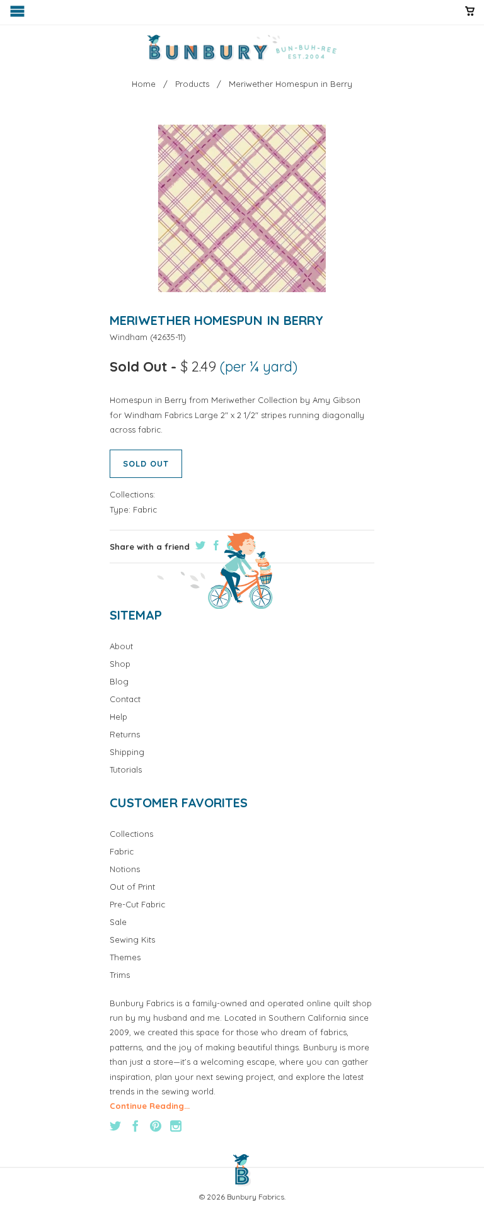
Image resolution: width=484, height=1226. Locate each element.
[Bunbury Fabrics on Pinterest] (155, 1126)
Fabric (145, 509)
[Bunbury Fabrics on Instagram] (176, 1126)
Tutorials (126, 769)
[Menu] (18, 14)
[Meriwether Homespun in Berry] (242, 209)
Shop (120, 664)
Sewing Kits (132, 939)
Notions (125, 869)
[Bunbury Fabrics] (242, 48)
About (121, 646)
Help (118, 717)
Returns (125, 734)
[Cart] (470, 16)
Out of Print (132, 887)
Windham (128, 337)
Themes (125, 957)
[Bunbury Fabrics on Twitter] (115, 1126)
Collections (131, 834)
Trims (120, 975)
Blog (119, 681)
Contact (125, 699)
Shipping (127, 752)
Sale (118, 922)
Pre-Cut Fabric (137, 904)
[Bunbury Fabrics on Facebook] (135, 1126)
